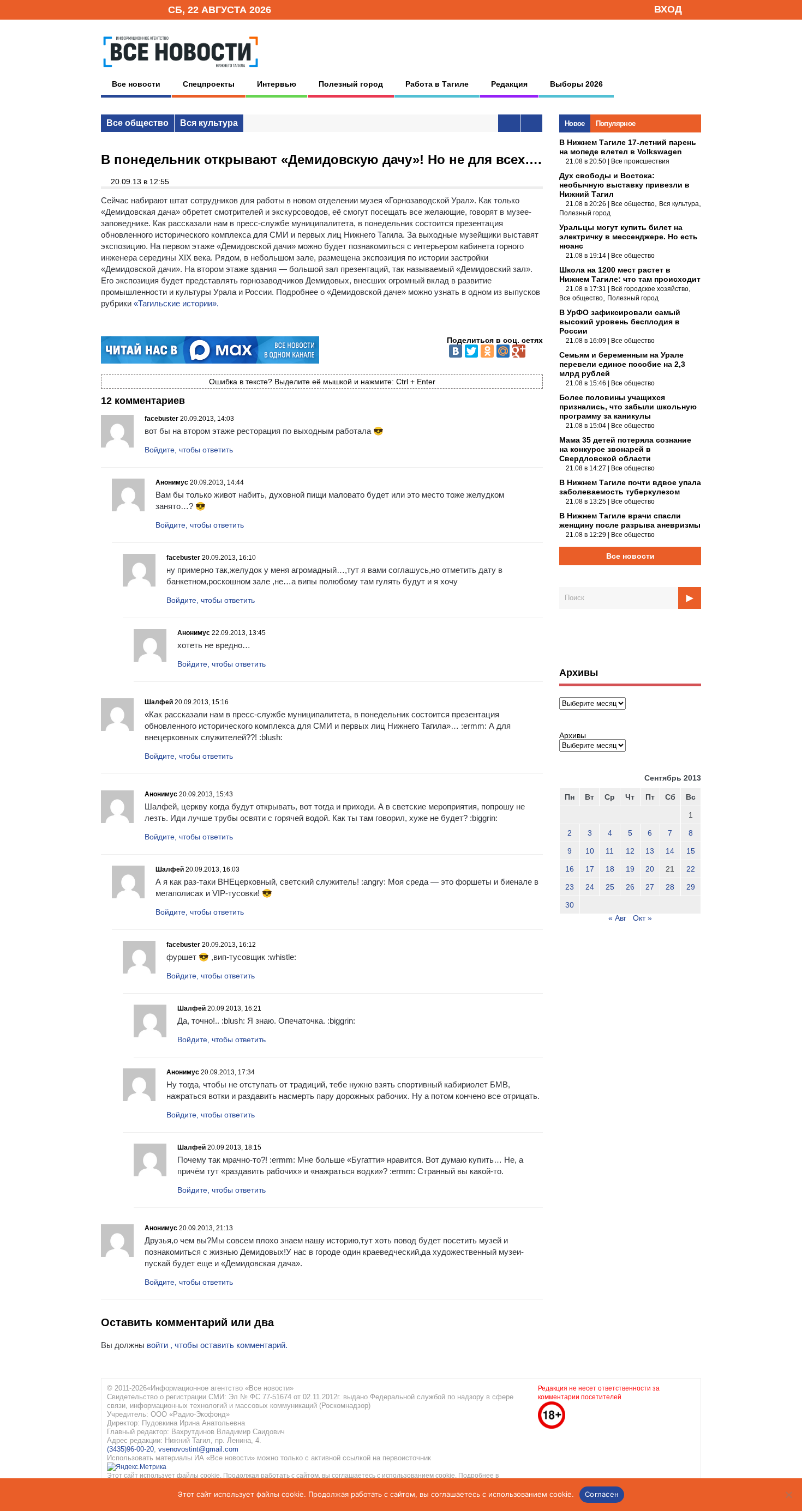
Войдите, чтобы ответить (189, 449)
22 (690, 869)
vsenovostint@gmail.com (198, 1449)
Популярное (616, 123)
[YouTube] (141, 9)
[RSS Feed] (124, 9)
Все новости (136, 84)
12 (630, 851)
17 (589, 869)
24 (589, 887)
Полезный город (351, 84)
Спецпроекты (209, 84)
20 (649, 869)
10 (589, 851)
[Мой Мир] (503, 351)
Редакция (509, 84)
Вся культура (209, 123)
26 (630, 887)
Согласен (602, 1494)
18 (610, 869)
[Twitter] (471, 351)
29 (690, 887)
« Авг (617, 918)
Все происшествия (640, 161)
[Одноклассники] (487, 351)
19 (630, 869)
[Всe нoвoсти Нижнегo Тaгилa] (180, 70)
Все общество (137, 123)
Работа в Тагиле (437, 84)
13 (649, 851)
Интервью (276, 84)
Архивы (572, 735)
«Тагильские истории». (176, 303)
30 (569, 904)
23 (569, 887)
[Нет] (788, 1494)
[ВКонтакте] (455, 351)
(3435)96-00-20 (130, 1449)
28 (670, 887)
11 (610, 851)
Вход (668, 9)
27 (649, 887)
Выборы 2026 (576, 84)
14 (670, 851)
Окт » (642, 918)
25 (610, 887)
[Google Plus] (518, 351)
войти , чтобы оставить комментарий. (217, 1345)
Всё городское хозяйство (650, 289)
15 (690, 851)
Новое (575, 123)
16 (569, 869)
